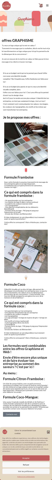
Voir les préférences (26, 471)
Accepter (26, 458)
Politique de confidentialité (26, 477)
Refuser (26, 465)
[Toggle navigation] (47, 5)
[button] (48, 432)
